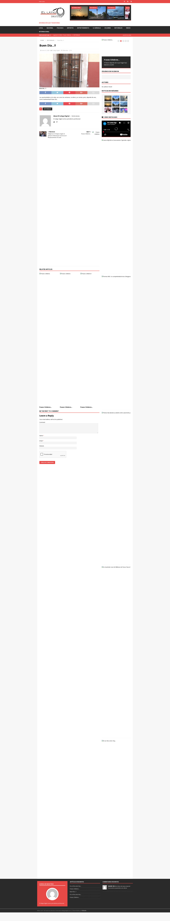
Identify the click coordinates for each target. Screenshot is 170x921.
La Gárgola (97, 28)
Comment (42, 422)
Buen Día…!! (111, 54)
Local (41, 28)
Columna (107, 28)
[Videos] (127, 1)
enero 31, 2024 (45, 50)
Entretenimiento (83, 28)
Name (41, 435)
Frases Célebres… (45, 407)
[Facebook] (124, 1)
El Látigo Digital (56, 50)
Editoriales (118, 28)
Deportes (70, 28)
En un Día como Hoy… (75, 886)
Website (41, 446)
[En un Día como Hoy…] (79, 12)
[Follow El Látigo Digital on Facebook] (56, 122)
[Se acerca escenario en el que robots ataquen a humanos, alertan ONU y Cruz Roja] (115, 110)
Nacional (50, 28)
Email (41, 441)
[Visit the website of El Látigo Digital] (54, 122)
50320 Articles (76, 116)
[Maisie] (105, 888)
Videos (128, 28)
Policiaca (60, 28)
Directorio (42, 1)
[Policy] (131, 1)
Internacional (44, 31)
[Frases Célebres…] (97, 12)
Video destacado (110, 117)
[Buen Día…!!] (115, 12)
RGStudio (84, 910)
